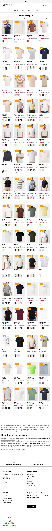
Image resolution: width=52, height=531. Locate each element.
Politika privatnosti (7, 500)
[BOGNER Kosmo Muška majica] (44, 267)
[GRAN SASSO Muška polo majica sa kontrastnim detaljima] (44, 59)
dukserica (23, 445)
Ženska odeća (30, 481)
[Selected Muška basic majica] (7, 136)
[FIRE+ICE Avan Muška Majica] (32, 374)
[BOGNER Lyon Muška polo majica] (32, 111)
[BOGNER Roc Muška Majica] (32, 294)
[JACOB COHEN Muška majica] (44, 111)
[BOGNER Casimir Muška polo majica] (44, 241)
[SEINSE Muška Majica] (7, 374)
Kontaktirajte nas (7, 505)
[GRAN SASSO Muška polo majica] (32, 32)
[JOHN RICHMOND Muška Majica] (7, 320)
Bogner (46, 438)
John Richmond (8, 440)
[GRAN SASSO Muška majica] (19, 86)
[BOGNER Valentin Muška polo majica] (32, 189)
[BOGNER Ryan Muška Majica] (44, 294)
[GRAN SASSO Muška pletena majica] (44, 32)
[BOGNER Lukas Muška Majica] (19, 294)
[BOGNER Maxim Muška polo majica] (44, 189)
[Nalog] (43, 6)
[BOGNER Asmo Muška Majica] (32, 399)
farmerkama (25, 443)
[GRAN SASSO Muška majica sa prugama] (7, 32)
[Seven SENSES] (7, 5)
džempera (17, 445)
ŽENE (23, 10)
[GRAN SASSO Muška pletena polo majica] (19, 163)
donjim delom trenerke (35, 443)
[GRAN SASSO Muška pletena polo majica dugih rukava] (7, 162)
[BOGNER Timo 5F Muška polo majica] (19, 189)
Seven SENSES (8, 517)
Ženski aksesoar (31, 485)
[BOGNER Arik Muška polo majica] (32, 136)
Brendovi (36, 10)
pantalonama (19, 443)
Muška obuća (30, 474)
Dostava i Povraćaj (7, 498)
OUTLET (29, 10)
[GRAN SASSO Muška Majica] (44, 374)
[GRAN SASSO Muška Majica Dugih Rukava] (7, 294)
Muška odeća (30, 479)
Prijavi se (32, 506)
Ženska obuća (30, 476)
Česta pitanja (6, 496)
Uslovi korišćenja (7, 502)
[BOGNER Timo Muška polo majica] (7, 190)
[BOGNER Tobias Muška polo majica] (19, 111)
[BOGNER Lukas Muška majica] (19, 216)
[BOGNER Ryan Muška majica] (44, 216)
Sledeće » (28, 414)
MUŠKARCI (16, 10)
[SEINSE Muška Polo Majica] (7, 399)
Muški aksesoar (31, 483)
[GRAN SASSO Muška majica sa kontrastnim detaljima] (7, 59)
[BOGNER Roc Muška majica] (7, 241)
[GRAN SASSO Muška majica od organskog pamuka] (19, 32)
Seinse (13, 440)
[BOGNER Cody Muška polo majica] (7, 267)
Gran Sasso (41, 438)
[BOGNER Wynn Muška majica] (32, 216)
